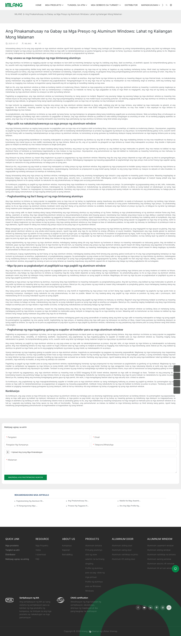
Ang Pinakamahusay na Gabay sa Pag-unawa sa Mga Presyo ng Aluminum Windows (78, 501)
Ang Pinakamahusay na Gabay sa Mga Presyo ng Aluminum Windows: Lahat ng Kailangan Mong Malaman (73, 14)
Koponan (66, 550)
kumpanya (67, 545)
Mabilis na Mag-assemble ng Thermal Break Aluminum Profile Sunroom (130, 501)
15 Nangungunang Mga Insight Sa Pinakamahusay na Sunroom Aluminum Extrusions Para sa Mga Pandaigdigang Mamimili (26, 506)
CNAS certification (79, 598)
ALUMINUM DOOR (122, 539)
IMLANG (18, 14)
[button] (162, 5)
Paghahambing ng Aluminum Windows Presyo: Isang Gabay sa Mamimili (30, 501)
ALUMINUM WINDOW (159, 539)
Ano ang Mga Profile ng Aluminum (130, 506)
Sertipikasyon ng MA (29, 598)
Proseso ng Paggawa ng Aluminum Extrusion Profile (78, 506)
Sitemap (113, 631)
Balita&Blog (67, 554)
